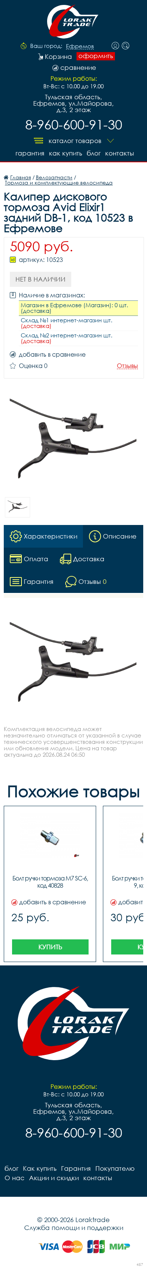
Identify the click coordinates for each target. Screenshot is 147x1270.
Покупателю (115, 1168)
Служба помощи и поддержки (73, 1228)
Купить (50, 947)
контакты (119, 153)
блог (94, 153)
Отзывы (127, 366)
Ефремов (80, 46)
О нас (14, 1178)
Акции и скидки (54, 1178)
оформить (95, 56)
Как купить (65, 153)
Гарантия (29, 153)
